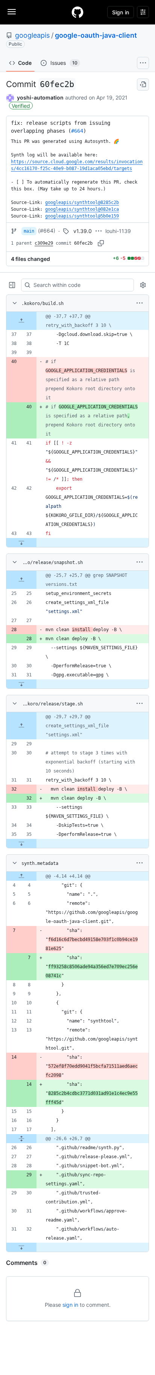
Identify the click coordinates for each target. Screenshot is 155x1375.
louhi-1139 (118, 231)
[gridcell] (77, 321)
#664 (77, 131)
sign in (70, 1304)
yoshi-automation (40, 97)
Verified (21, 106)
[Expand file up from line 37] (21, 321)
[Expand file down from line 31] (21, 683)
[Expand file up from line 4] (21, 876)
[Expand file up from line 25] (21, 580)
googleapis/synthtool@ (82, 202)
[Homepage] (77, 12)
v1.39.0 (82, 231)
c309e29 (44, 243)
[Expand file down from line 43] (21, 542)
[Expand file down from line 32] (21, 1247)
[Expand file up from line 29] (21, 725)
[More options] (140, 303)
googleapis (32, 35)
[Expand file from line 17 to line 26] (21, 1138)
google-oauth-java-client (96, 35)
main (29, 231)
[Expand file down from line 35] (21, 843)
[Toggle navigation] (11, 11)
